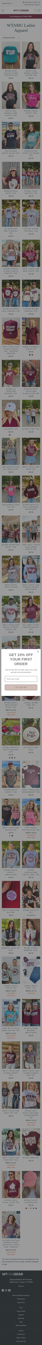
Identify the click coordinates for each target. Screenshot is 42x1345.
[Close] (38, 651)
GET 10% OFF (21, 687)
